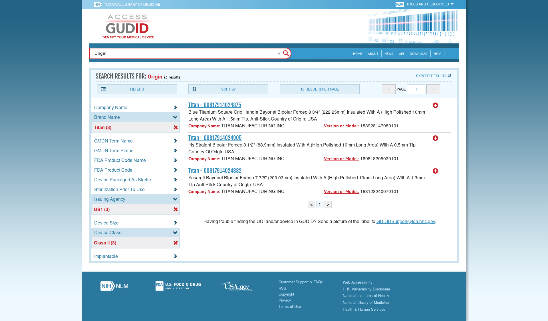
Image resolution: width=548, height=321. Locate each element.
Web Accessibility (357, 282)
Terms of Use (290, 306)
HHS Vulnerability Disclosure (366, 289)
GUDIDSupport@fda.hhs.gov (405, 221)
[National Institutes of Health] (99, 4)
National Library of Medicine (132, 4)
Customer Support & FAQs (301, 281)
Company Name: (204, 126)
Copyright (286, 294)
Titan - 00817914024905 (215, 138)
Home (357, 53)
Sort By (228, 89)
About (373, 53)
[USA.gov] (242, 287)
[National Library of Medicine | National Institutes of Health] (114, 287)
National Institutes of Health (366, 295)
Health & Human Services (364, 309)
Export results (431, 75)
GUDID (127, 26)
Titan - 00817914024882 (214, 170)
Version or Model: (341, 126)
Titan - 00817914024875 (214, 105)
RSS (282, 288)
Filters (137, 89)
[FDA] (400, 3)
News (388, 53)
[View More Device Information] (435, 105)
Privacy (285, 300)
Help (437, 53)
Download (419, 53)
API (401, 53)
